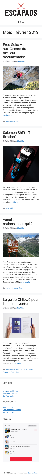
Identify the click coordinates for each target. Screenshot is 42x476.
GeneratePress (33, 473)
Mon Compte (8, 407)
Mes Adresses (8, 412)
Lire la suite (7, 115)
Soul (20, 288)
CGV (5, 389)
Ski (11, 208)
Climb (18, 121)
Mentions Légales (10, 394)
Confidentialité (8, 396)
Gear (7, 208)
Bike (17, 369)
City (26, 369)
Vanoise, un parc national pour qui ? (17, 222)
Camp (22, 369)
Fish (12, 372)
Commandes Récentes (12, 410)
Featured (9, 288)
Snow (16, 288)
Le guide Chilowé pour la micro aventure (21, 301)
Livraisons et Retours (11, 391)
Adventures (10, 121)
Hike (17, 372)
